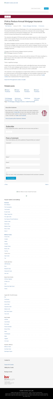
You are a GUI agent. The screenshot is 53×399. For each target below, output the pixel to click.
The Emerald (7, 209)
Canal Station (7, 321)
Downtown (6, 202)
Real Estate (34, 26)
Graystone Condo (7, 306)
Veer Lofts (6, 273)
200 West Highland (8, 279)
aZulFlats (6, 319)
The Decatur (6, 299)
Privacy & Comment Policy (37, 392)
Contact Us (7, 360)
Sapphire (6, 338)
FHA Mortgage (11, 101)
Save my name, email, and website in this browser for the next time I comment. (25, 174)
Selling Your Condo (9, 367)
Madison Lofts (7, 309)
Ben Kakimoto (8, 26)
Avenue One (6, 236)
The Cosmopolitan (8, 207)
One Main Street (7, 349)
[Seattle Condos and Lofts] (11, 2)
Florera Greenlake (8, 326)
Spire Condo (6, 255)
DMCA (30, 392)
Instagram (7, 16)
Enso (5, 266)
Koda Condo (6, 223)
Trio (5, 258)
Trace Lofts (6, 313)
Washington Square (8, 351)
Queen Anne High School (9, 286)
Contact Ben (17, 112)
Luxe (5, 283)
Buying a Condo (8, 371)
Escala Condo (7, 211)
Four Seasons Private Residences (11, 219)
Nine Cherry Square (8, 311)
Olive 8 (5, 231)
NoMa (5, 336)
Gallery (5, 241)
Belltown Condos (8, 234)
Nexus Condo (7, 228)
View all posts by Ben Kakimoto (13, 118)
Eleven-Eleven (7, 301)
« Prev (6, 184)
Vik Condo (6, 341)
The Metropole (7, 333)
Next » (47, 184)
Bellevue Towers (7, 346)
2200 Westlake (7, 263)
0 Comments (41, 26)
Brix (5, 297)
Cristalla (6, 239)
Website (24, 118)
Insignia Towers (7, 246)
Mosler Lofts (6, 248)
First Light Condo (7, 216)
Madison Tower (7, 226)
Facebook (5, 16)
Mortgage (29, 26)
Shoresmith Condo (8, 271)
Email (7, 162)
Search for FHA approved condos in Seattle (15, 79)
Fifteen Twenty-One (8, 214)
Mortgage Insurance (20, 101)
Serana (5, 288)
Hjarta (5, 331)
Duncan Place (7, 329)
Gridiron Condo (7, 221)
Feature (24, 26)
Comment (8, 143)
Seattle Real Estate (30, 101)
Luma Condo (6, 304)
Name (8, 157)
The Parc (6, 251)
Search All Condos (9, 364)
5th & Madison (7, 204)
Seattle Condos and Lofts (26, 390)
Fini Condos (6, 324)
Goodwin (6, 243)
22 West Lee (6, 281)
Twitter (10, 16)
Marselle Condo (7, 268)
